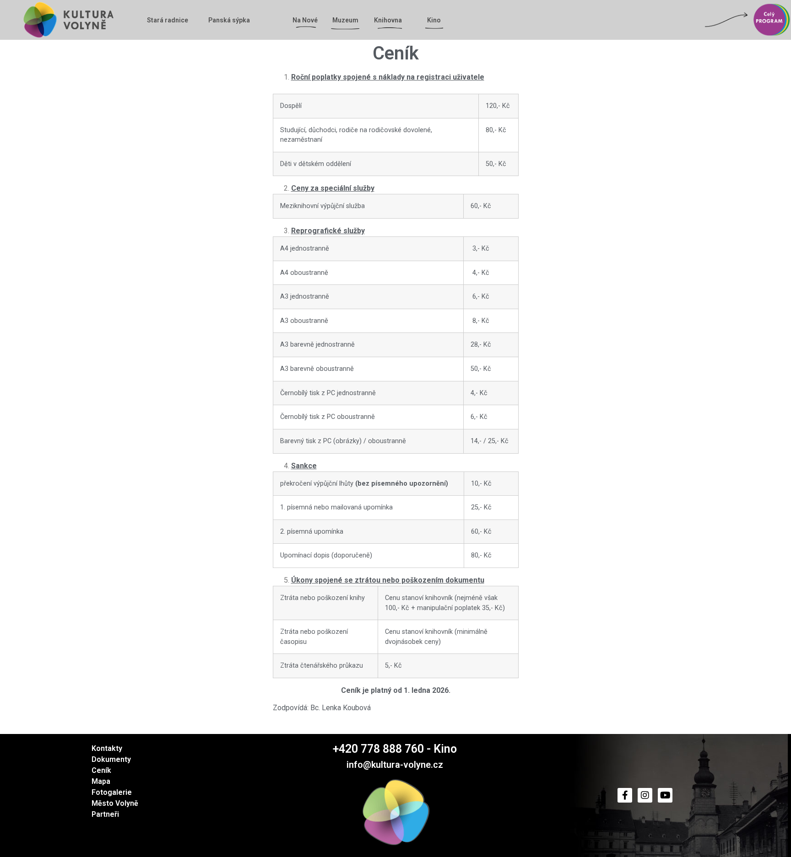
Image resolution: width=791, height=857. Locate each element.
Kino (434, 20)
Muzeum (345, 20)
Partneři (105, 814)
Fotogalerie (112, 792)
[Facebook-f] (625, 795)
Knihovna (388, 20)
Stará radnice (167, 20)
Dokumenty (111, 759)
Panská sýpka (229, 20)
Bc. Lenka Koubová (340, 707)
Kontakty (107, 748)
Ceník (101, 770)
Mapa (101, 781)
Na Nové (305, 20)
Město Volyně (115, 803)
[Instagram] (645, 795)
